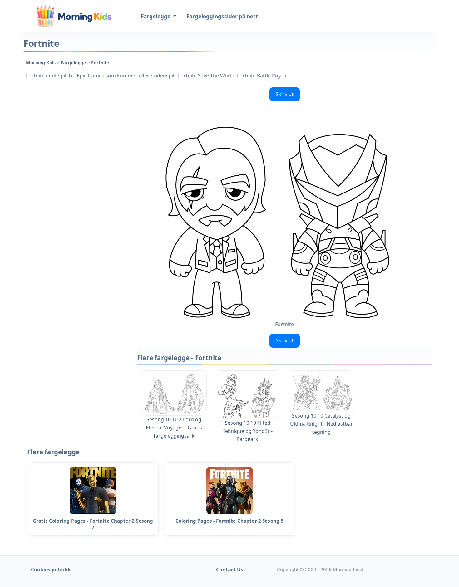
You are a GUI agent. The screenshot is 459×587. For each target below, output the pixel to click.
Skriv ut (285, 94)
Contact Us (229, 569)
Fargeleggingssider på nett (222, 16)
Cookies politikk (51, 569)
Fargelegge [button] (156, 16)
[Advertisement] (77, 178)
